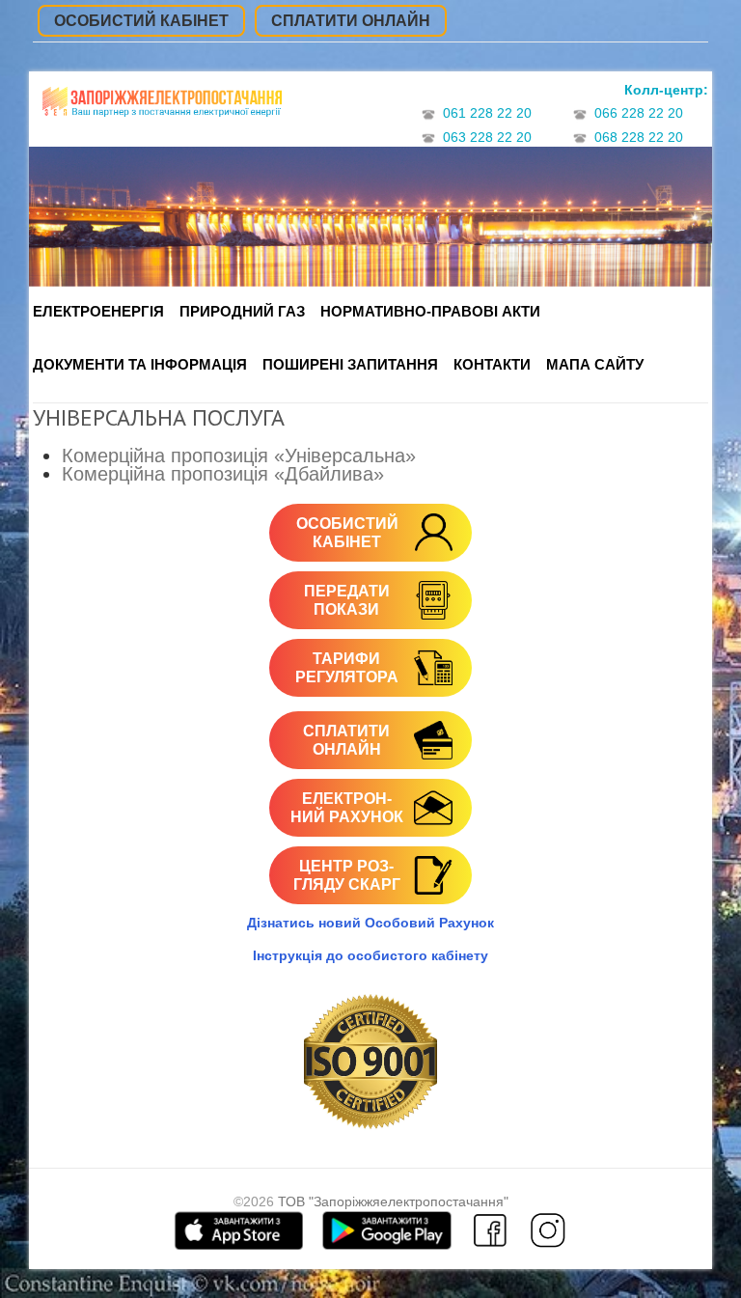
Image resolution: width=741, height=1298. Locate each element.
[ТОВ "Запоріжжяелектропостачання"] (162, 109)
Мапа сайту (595, 364)
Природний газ (242, 311)
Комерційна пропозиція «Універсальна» (239, 455)
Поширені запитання (350, 364)
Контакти (492, 364)
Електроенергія (98, 311)
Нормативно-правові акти (430, 311)
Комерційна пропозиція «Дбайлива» (223, 473)
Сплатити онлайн (350, 21)
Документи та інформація (140, 364)
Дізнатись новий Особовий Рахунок (370, 922)
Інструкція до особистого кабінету (370, 955)
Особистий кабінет (141, 21)
